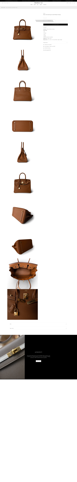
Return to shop (3, 7)
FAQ (10, 324)
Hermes (44, 13)
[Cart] (74, 3)
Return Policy (12, 328)
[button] (41, 5)
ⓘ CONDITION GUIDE (56, 24)
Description (44, 27)
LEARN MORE (38, 361)
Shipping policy (45, 42)
